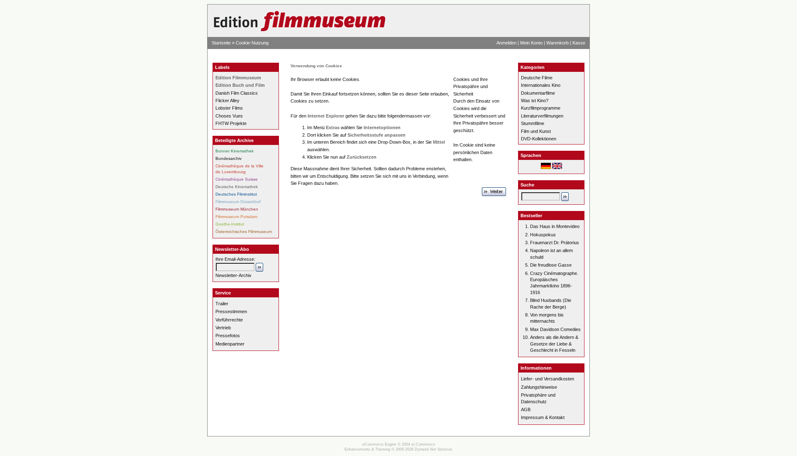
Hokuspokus (543, 234)
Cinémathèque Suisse (236, 179)
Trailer (221, 303)
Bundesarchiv (228, 158)
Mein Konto (531, 42)
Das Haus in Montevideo (554, 226)
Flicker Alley (227, 100)
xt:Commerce (423, 444)
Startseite (221, 42)
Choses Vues (229, 115)
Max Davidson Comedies (555, 329)
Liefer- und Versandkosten (547, 378)
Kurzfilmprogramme (540, 107)
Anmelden (506, 42)
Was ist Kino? (534, 100)
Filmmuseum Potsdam (236, 216)
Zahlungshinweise (539, 387)
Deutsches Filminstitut (236, 194)
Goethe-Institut (229, 224)
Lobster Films (229, 107)
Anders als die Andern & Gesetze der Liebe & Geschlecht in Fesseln (554, 344)
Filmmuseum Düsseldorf (238, 201)
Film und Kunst (536, 131)
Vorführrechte (229, 319)
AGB (526, 409)
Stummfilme (532, 123)
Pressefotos (227, 335)
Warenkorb (557, 42)
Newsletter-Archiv (233, 275)
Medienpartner (229, 343)
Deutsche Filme (537, 77)
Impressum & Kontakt (543, 417)
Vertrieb (223, 327)
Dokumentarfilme (538, 93)
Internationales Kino (540, 85)
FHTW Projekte (231, 123)
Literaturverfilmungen (542, 115)
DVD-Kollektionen (538, 138)
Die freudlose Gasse (551, 264)
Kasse (578, 42)
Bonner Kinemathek (234, 151)
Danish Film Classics (236, 93)
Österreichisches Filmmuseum (243, 231)
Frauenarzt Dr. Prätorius (554, 242)
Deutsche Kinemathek (236, 186)
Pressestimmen (231, 311)
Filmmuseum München (236, 209)
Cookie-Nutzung (252, 42)
